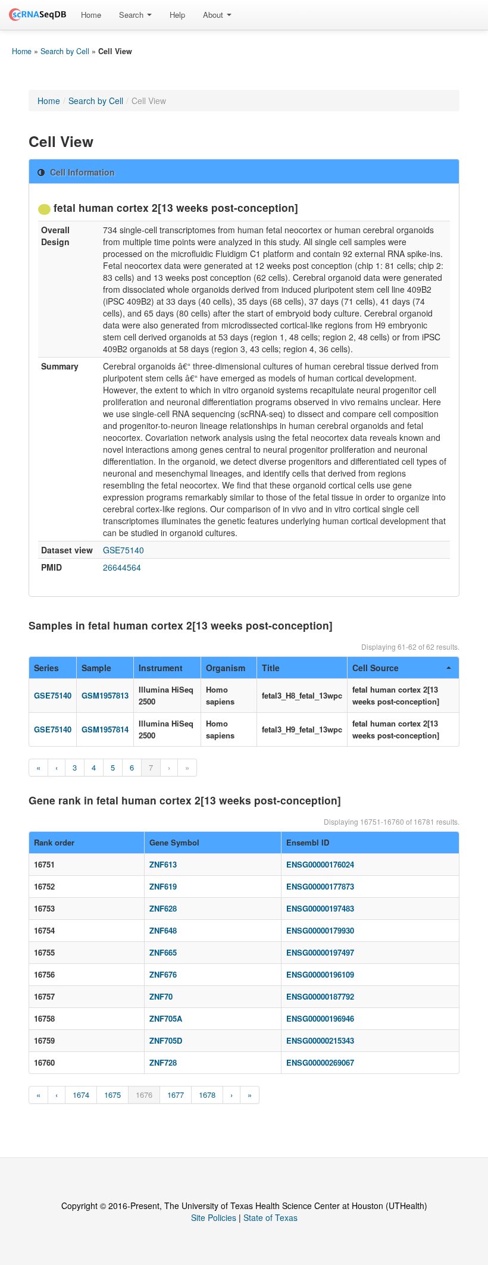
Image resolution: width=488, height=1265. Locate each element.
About (214, 14)
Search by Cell (64, 51)
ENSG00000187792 (320, 996)
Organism (225, 668)
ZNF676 (163, 974)
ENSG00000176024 (320, 864)
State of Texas (270, 1217)
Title (271, 668)
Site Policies (213, 1217)
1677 (175, 1094)
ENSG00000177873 (320, 886)
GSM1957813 (105, 695)
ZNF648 (163, 930)
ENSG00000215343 (320, 1040)
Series (46, 668)
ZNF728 (163, 1062)
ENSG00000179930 (320, 930)
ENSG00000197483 (320, 908)
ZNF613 (163, 864)
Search (132, 14)
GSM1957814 (105, 729)
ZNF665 (163, 952)
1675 (112, 1094)
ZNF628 (163, 908)
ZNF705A (165, 1018)
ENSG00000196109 (320, 974)
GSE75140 (123, 550)
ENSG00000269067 (320, 1062)
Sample (96, 668)
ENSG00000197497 (320, 952)
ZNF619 (163, 886)
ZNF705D (165, 1040)
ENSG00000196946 (320, 1018)
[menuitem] (91, 15)
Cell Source (375, 668)
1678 (207, 1094)
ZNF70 (161, 996)
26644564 (122, 567)
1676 (144, 1094)
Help (177, 14)
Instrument (161, 668)
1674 (81, 1094)
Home (91, 14)
